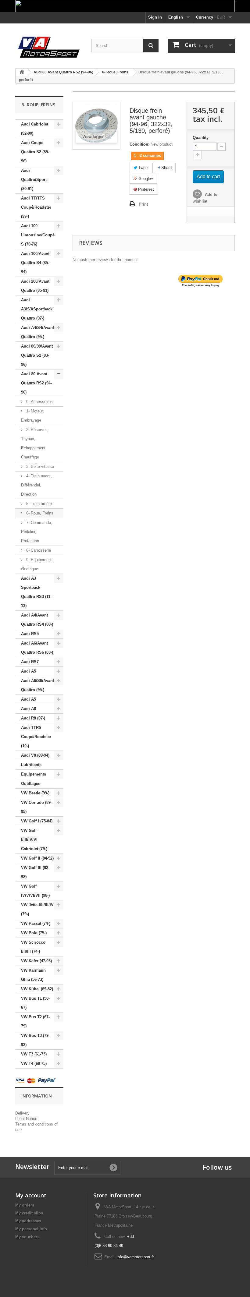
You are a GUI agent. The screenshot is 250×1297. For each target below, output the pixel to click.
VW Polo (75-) (34, 933)
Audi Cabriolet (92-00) (34, 129)
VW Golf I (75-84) (36, 821)
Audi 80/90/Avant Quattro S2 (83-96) (37, 355)
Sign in (155, 17)
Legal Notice (26, 1118)
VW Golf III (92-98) (35, 872)
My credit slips (29, 1213)
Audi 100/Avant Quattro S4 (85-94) (35, 262)
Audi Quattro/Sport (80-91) (34, 179)
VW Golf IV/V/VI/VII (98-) (35, 891)
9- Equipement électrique (36, 564)
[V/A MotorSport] (48, 47)
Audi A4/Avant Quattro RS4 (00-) (37, 620)
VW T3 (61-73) (34, 1054)
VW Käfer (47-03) (36, 961)
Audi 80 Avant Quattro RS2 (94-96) (36, 383)
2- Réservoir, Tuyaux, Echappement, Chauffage (34, 443)
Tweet (143, 167)
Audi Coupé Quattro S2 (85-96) (35, 151)
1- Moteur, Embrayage (32, 415)
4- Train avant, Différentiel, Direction (36, 485)
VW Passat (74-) (35, 923)
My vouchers (27, 1237)
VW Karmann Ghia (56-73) (33, 975)
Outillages (30, 783)
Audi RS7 (30, 661)
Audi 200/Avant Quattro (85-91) (35, 286)
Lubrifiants (31, 764)
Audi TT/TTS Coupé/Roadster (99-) (36, 207)
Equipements (33, 774)
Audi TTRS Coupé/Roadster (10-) (36, 736)
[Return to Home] (21, 72)
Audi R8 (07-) (33, 718)
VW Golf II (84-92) (37, 858)
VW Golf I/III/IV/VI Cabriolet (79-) (34, 839)
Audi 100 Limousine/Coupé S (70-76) (38, 235)
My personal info (31, 1229)
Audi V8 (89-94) (35, 755)
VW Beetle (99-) (35, 793)
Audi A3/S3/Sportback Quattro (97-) (36, 309)
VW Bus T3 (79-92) (35, 1040)
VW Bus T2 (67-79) (35, 1021)
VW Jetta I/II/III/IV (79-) (37, 909)
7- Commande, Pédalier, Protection (36, 531)
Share (166, 167)
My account (30, 1195)
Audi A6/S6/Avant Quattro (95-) (37, 685)
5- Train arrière (38, 503)
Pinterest (145, 189)
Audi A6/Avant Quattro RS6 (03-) (37, 648)
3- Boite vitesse (39, 466)
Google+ (145, 178)
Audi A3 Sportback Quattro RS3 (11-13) (36, 592)
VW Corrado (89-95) (36, 807)
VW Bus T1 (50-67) (35, 1003)
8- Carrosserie (38, 550)
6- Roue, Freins (39, 513)
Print (143, 204)
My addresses (28, 1221)
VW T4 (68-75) (34, 1063)
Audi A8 (28, 708)
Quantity (201, 137)
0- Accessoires (39, 401)
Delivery (22, 1113)
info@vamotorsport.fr (135, 1257)
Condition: (139, 144)
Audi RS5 (30, 633)
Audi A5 (28, 671)
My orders (24, 1205)
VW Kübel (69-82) (37, 989)
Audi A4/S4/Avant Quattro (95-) (37, 332)
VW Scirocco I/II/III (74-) (33, 947)
